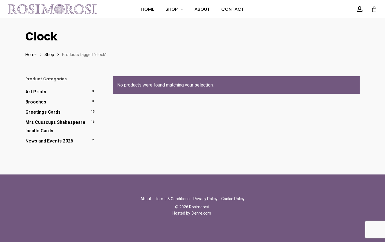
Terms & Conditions (172, 198)
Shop (49, 54)
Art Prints (35, 91)
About (145, 198)
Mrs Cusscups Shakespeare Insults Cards (55, 126)
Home (31, 54)
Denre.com (201, 213)
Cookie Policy (233, 198)
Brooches (35, 102)
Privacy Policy (205, 198)
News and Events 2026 (49, 141)
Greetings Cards (43, 112)
